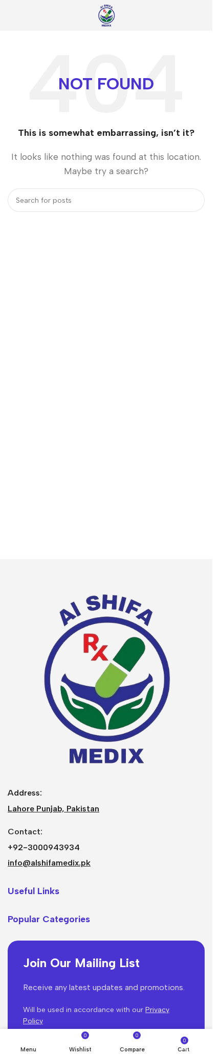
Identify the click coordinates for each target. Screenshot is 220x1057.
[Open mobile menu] (12, 15)
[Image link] (106, 677)
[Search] (193, 200)
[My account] (200, 15)
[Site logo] (106, 14)
